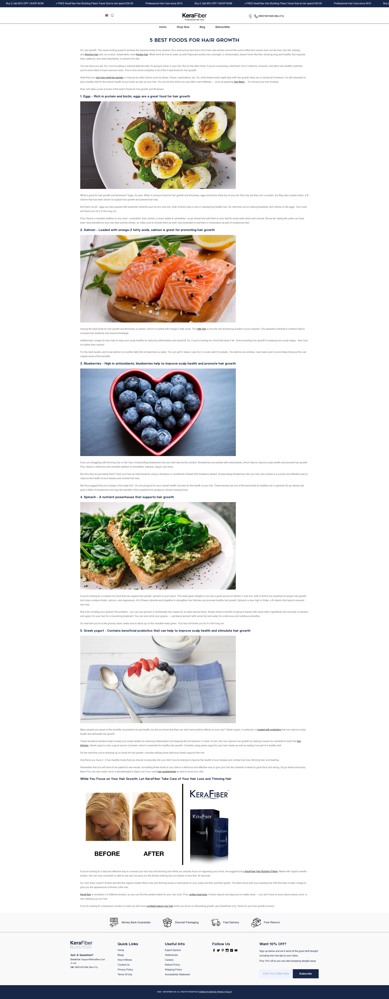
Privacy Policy (125, 970)
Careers (169, 960)
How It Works (125, 960)
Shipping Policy (173, 970)
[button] (112, 15)
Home (121, 950)
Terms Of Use (125, 974)
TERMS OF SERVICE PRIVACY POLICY (215, 992)
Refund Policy (172, 965)
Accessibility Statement (177, 974)
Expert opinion (173, 950)
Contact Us (124, 965)
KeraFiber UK (169, 992)
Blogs (121, 955)
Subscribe (305, 973)
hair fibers (239, 82)
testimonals (171, 955)
